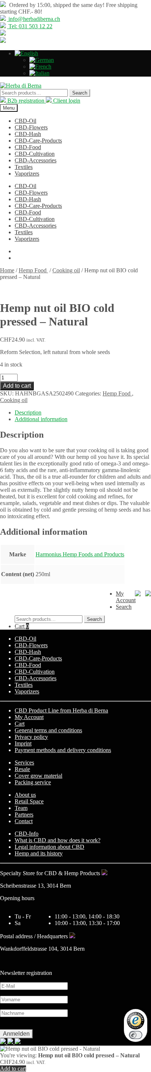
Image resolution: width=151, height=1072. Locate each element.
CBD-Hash (28, 134)
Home (7, 270)
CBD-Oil (25, 121)
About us (25, 795)
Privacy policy (31, 737)
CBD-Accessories (35, 160)
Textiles (24, 167)
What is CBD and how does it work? (57, 840)
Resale (22, 769)
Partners (24, 814)
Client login (66, 100)
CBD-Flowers (31, 127)
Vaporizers (27, 173)
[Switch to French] (40, 66)
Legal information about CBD (49, 847)
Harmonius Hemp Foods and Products (80, 554)
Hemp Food (33, 270)
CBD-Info (26, 833)
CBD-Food (28, 147)
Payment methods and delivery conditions (63, 750)
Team (21, 808)
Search (79, 93)
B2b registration (26, 100)
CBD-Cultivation (35, 154)
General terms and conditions (48, 730)
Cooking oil (66, 270)
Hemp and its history (39, 853)
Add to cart (17, 386)
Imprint (23, 743)
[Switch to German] (41, 60)
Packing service (33, 782)
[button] (26, 53)
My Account (29, 717)
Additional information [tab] (41, 419)
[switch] (135, 1035)
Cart (22, 626)
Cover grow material (38, 776)
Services (24, 762)
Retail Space (29, 801)
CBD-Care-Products (38, 140)
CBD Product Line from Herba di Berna (61, 710)
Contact (24, 821)
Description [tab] (28, 412)
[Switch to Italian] (39, 73)
